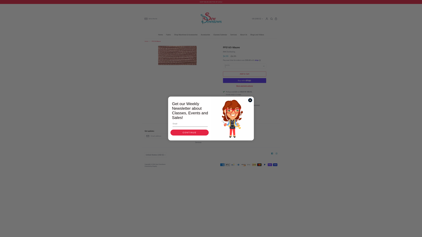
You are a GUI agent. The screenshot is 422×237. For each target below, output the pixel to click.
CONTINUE (189, 132)
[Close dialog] (250, 100)
